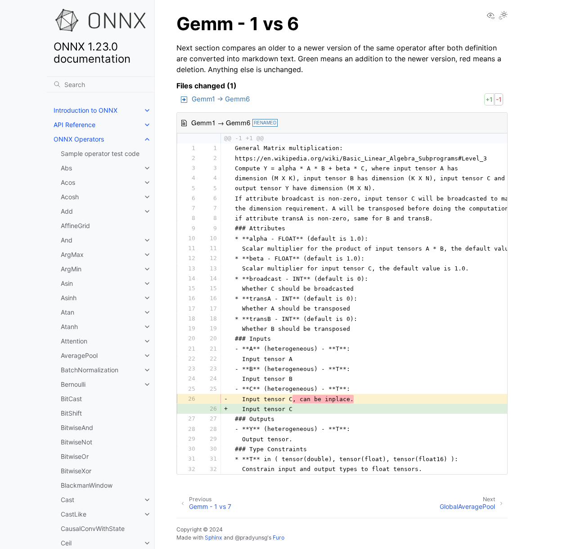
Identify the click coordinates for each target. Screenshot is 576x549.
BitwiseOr (75, 456)
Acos (68, 182)
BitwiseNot (76, 442)
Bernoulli (73, 384)
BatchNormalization (89, 370)
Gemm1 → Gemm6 (221, 99)
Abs (66, 168)
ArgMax (72, 254)
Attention (74, 341)
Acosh (70, 197)
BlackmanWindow (86, 485)
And (66, 240)
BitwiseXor (76, 471)
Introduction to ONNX (85, 110)
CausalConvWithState (93, 528)
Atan (67, 312)
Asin (67, 283)
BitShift (71, 413)
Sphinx (213, 537)
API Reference (74, 124)
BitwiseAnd (77, 427)
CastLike (73, 514)
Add (67, 211)
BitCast (71, 399)
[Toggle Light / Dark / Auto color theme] (503, 16)
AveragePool (79, 355)
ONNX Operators (79, 139)
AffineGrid (75, 225)
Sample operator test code (100, 153)
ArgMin (71, 269)
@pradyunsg (251, 537)
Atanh (69, 326)
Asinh (68, 298)
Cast (67, 499)
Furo (278, 537)
